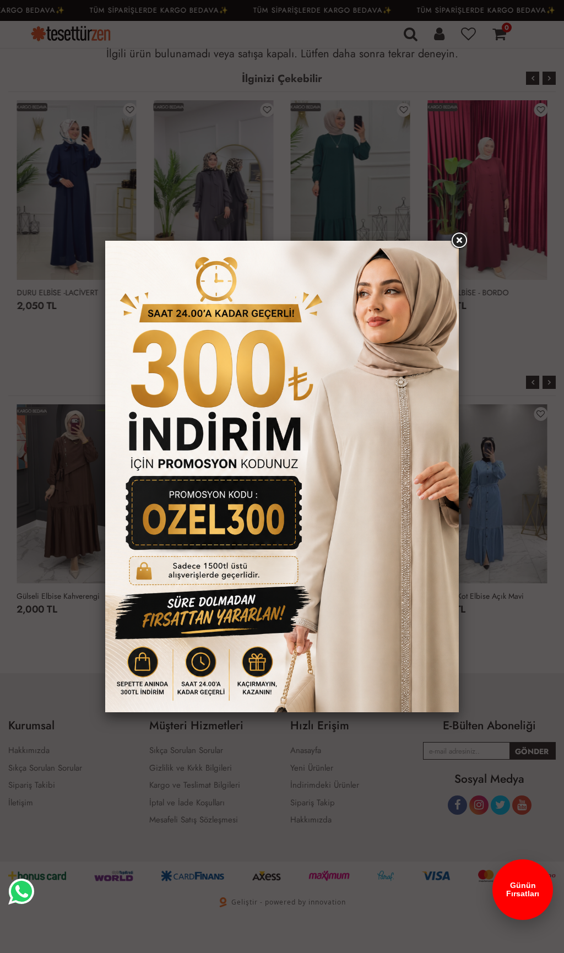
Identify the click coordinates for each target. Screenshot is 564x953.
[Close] (459, 241)
